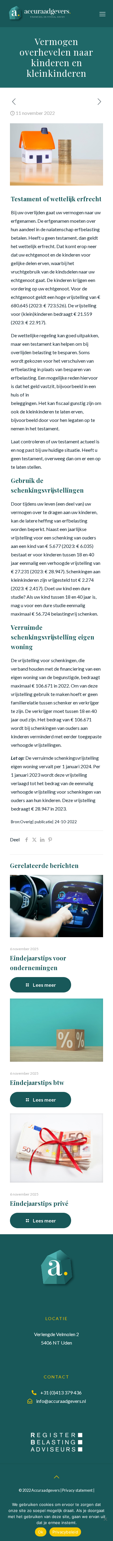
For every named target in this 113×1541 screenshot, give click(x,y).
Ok (40, 1532)
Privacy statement (77, 1490)
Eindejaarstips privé (39, 1203)
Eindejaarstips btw (37, 1082)
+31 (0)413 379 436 (61, 1392)
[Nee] (105, 1519)
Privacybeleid (65, 1532)
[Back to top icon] (56, 1476)
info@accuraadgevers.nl (61, 1401)
